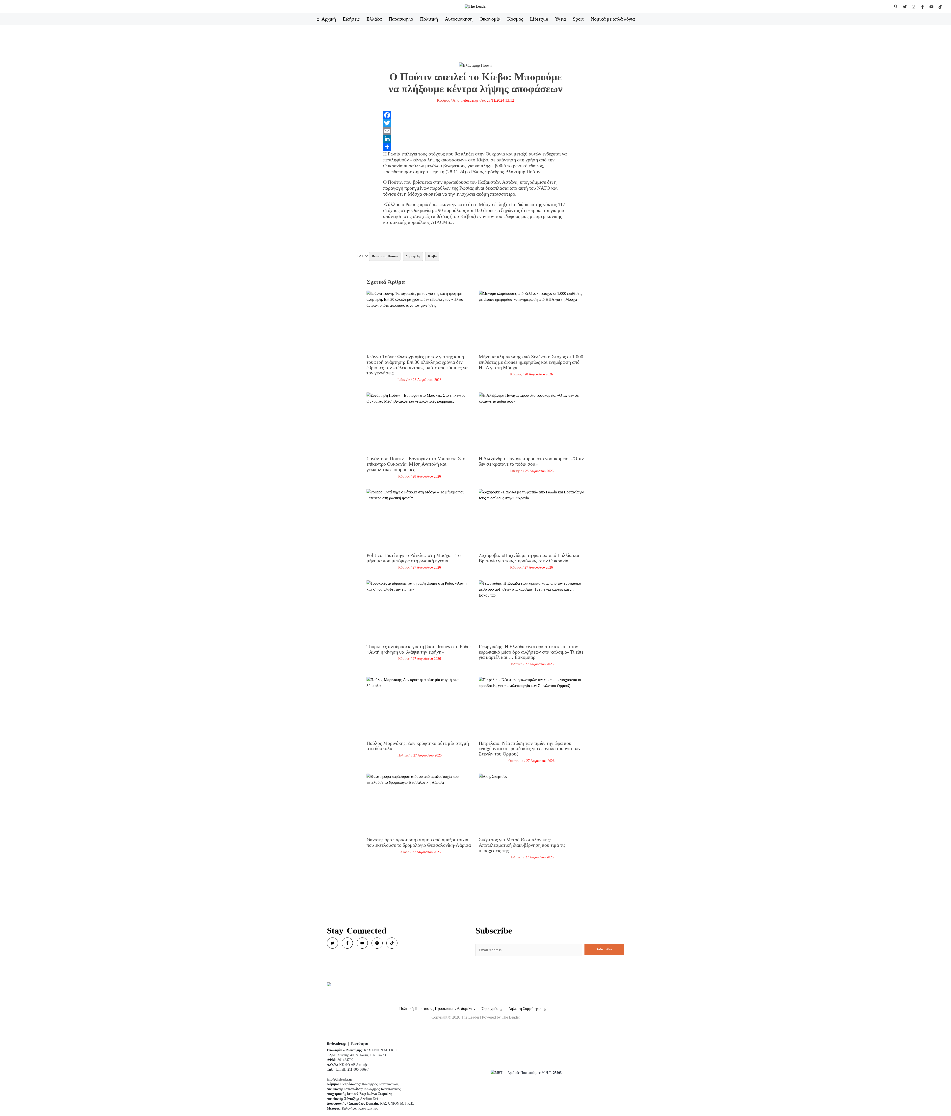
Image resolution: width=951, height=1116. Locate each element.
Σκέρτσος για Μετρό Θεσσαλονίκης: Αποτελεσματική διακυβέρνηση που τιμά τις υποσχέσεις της (522, 845)
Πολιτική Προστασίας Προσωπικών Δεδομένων (437, 1008)
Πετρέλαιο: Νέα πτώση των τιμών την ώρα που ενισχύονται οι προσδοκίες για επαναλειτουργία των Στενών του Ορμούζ (530, 748)
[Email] (475, 131)
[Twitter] (905, 7)
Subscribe (604, 949)
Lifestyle (403, 380)
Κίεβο (432, 256)
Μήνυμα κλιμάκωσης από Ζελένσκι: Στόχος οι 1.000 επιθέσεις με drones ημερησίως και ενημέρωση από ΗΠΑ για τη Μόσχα (531, 362)
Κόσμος (443, 100)
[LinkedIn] (475, 139)
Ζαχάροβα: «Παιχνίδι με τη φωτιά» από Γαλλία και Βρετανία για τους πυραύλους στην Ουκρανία (529, 557)
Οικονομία (515, 761)
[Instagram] (914, 7)
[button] (896, 6)
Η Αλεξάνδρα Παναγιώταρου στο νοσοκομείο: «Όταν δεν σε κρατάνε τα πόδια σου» (531, 461)
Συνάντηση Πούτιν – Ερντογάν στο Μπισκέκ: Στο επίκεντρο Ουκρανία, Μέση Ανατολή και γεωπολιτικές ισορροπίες (416, 464)
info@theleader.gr (339, 1079)
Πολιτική (515, 664)
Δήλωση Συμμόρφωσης (527, 1008)
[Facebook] (923, 7)
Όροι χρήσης (492, 1008)
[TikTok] (940, 7)
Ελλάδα (403, 852)
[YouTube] (931, 7)
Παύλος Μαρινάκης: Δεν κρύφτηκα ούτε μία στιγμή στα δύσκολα (418, 745)
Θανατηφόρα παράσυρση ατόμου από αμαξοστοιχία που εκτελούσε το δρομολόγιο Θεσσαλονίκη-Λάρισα (419, 842)
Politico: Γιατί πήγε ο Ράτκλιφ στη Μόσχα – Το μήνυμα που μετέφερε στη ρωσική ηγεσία (414, 557)
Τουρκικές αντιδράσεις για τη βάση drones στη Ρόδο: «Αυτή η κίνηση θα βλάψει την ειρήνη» (419, 649)
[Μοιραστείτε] (475, 147)
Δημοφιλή (412, 256)
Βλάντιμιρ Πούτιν (385, 256)
